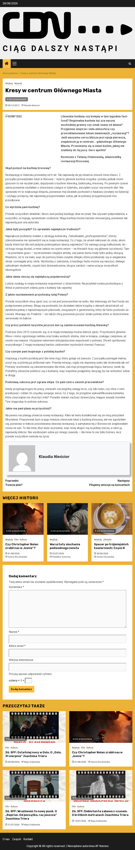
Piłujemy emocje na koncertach (109, 483)
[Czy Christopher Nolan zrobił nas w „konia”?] (23, 519)
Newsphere (75, 846)
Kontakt (28, 839)
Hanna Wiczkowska (17, 557)
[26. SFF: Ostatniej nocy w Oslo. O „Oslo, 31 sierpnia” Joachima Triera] (34, 727)
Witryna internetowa (21, 660)
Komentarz (16, 587)
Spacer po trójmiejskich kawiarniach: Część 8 (111, 546)
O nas (6, 839)
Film (16, 539)
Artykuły (9, 83)
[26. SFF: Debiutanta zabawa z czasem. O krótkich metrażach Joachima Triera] (100, 786)
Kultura (23, 539)
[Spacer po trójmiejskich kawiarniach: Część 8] (111, 519)
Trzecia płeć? (13, 483)
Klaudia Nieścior (32, 105)
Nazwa (14, 632)
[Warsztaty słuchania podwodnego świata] (67, 519)
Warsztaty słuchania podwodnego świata (65, 546)
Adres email (17, 646)
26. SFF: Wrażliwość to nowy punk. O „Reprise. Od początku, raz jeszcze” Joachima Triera (31, 815)
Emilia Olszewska (105, 557)
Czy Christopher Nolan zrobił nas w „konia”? (21, 546)
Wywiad (18, 83)
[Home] (7, 63)
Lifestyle (107, 539)
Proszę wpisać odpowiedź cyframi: (30, 674)
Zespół (16, 839)
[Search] (130, 63)
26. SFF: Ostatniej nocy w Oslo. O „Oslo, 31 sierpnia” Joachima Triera (33, 754)
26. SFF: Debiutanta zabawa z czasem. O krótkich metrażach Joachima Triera (100, 813)
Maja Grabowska (32, 762)
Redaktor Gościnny (61, 557)
